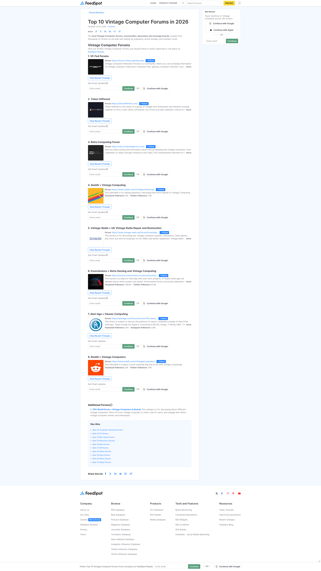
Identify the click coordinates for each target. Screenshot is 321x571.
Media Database (158, 519)
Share (90, 31)
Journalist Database (120, 529)
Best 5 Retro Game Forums (103, 437)
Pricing (229, 3)
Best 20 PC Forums (100, 433)
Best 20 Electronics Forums (104, 441)
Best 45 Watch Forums (102, 451)
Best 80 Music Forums (102, 458)
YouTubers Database (121, 534)
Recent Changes (227, 519)
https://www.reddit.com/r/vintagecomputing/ (133, 189)
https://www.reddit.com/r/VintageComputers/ (133, 361)
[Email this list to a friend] (114, 31)
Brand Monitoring (183, 510)
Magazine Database (120, 524)
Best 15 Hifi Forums (100, 448)
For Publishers (156, 510)
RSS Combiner (182, 524)
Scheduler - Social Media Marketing (192, 534)
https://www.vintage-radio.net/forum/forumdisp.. (135, 232)
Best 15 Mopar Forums (102, 462)
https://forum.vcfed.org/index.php (128, 60)
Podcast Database (120, 519)
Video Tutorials (226, 510)
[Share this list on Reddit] (109, 31)
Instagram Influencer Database (125, 544)
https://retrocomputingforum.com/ (128, 146)
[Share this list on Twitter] (100, 31)
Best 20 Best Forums (101, 444)
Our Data (84, 514)
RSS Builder (180, 529)
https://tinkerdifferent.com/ (125, 103)
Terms (83, 534)
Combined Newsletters (186, 514)
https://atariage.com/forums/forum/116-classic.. (134, 318)
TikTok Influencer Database (124, 554)
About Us (84, 510)
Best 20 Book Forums (101, 455)
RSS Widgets (181, 519)
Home (153, 3)
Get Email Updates (97, 83)
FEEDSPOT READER (168, 3)
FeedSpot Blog (226, 524)
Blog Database (118, 514)
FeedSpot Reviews (89, 524)
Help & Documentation (230, 514)
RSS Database (118, 510)
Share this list (95, 474)
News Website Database (122, 539)
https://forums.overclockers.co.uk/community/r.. (134, 275)
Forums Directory (96, 12)
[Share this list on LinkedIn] (105, 31)
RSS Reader (155, 514)
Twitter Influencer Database (124, 549)
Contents (111, 26)
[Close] (319, 561)
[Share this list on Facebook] (96, 31)
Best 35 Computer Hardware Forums (108, 430)
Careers (90, 519)
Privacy (83, 529)
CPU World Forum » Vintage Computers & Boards (117, 409)
